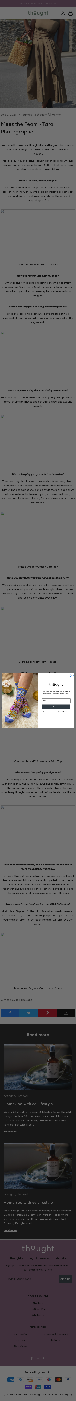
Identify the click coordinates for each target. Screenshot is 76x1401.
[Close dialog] (71, 675)
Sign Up (56, 707)
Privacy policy (63, 711)
